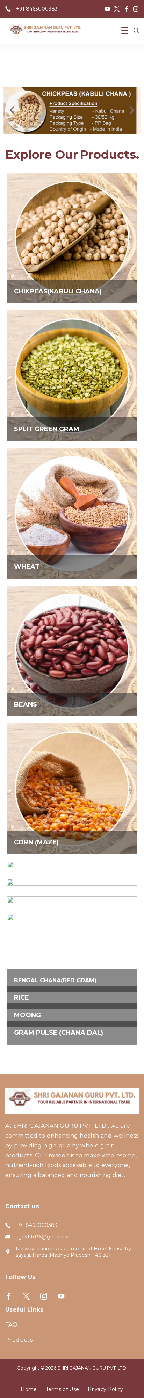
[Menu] (124, 30)
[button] (12, 110)
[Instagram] (135, 9)
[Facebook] (126, 9)
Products (19, 1340)
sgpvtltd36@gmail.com (44, 1237)
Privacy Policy (105, 1389)
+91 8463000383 (37, 9)
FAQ (11, 1324)
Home (29, 1389)
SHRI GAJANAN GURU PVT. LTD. (92, 1368)
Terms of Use (62, 1389)
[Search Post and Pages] (136, 30)
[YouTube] (107, 9)
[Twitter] (117, 9)
